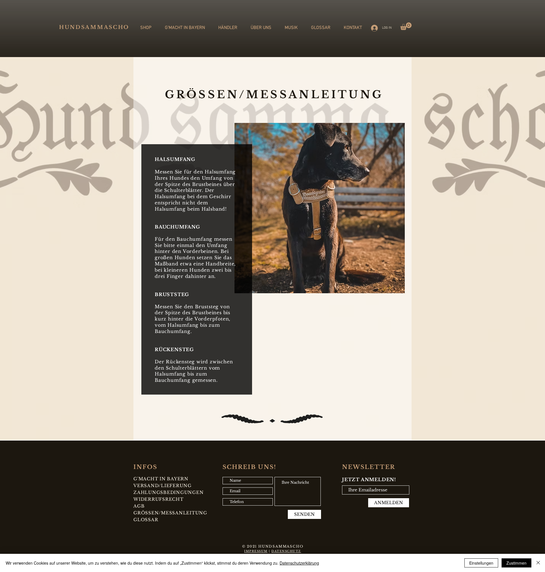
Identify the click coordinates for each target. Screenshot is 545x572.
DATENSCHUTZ (286, 551)
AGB (138, 506)
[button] (406, 26)
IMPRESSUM (256, 551)
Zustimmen (516, 563)
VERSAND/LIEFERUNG (162, 485)
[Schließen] (538, 562)
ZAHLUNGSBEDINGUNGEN (168, 492)
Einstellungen (481, 563)
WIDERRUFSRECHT (158, 499)
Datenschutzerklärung (299, 563)
